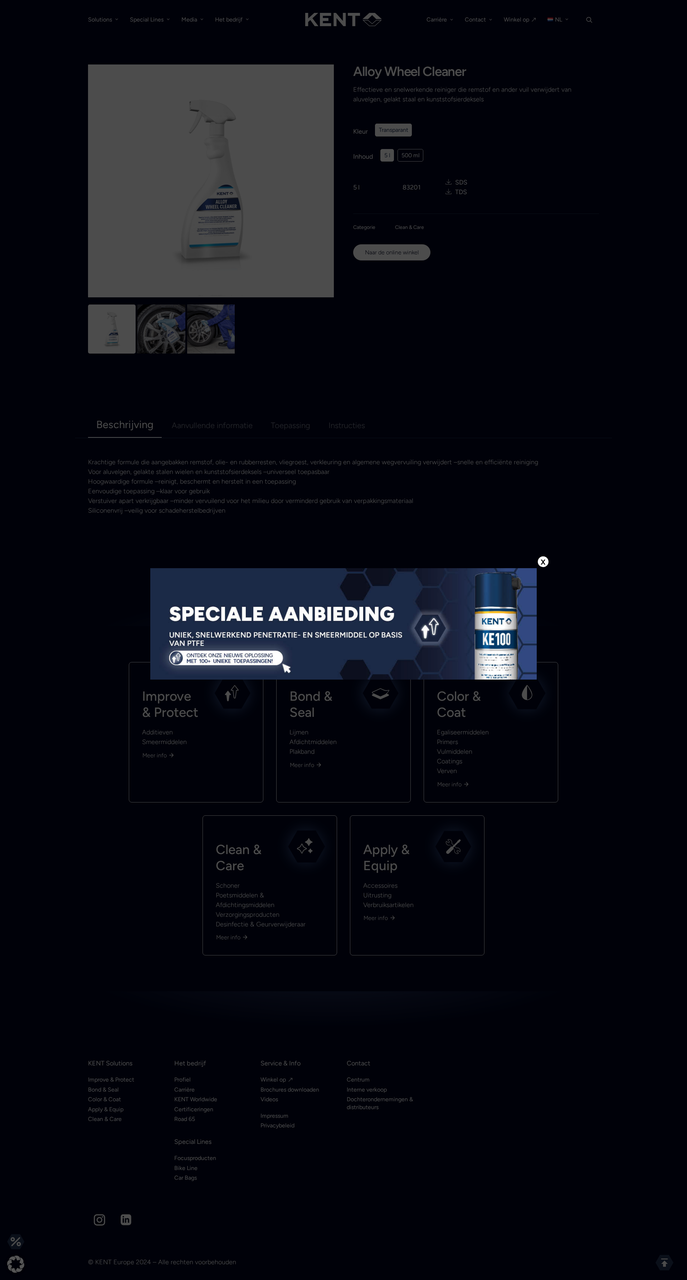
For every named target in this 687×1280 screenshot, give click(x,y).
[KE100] (343, 623)
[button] (15, 1264)
